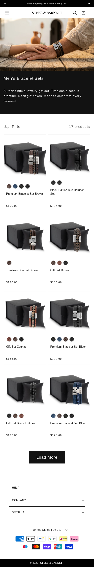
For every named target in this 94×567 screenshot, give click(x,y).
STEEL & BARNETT (52, 563)
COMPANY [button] (19, 500)
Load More (47, 457)
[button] (7, 13)
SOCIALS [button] (18, 512)
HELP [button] (15, 487)
